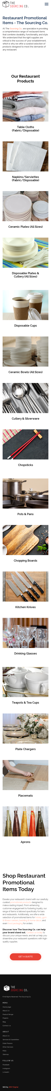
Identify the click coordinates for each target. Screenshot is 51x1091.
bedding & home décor (30, 920)
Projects (5, 1018)
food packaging (15, 923)
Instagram (6, 1068)
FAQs (4, 1051)
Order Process (7, 1043)
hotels (38, 917)
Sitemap (6, 1054)
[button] (25, 956)
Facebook (6, 1065)
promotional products (20, 902)
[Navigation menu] (46, 4)
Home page (7, 1007)
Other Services (8, 1047)
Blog (4, 1022)
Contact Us (7, 1026)
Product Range (8, 1014)
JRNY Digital (13, 1087)
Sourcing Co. (16, 28)
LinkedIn (6, 1072)
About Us (6, 1011)
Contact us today (34, 932)
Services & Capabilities (11, 1039)
